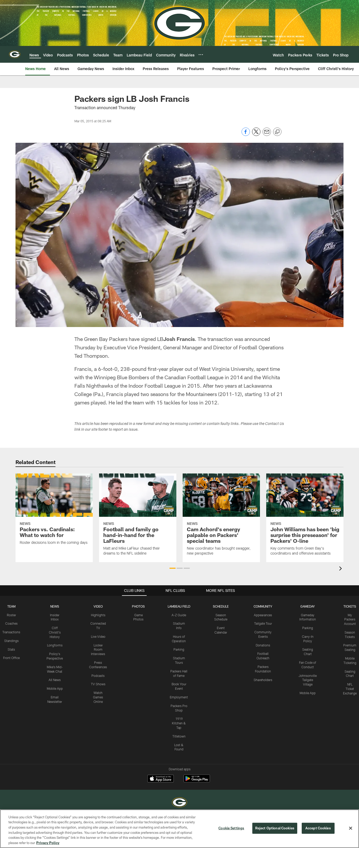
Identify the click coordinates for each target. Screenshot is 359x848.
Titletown (179, 736)
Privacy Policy (47, 842)
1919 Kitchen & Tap (179, 723)
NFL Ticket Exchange (350, 688)
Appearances (263, 615)
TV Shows (98, 684)
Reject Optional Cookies (274, 828)
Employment (179, 697)
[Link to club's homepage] (14, 54)
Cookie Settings (231, 828)
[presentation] (341, 569)
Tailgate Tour (263, 623)
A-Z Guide (179, 615)
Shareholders (263, 680)
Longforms (55, 645)
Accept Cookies (318, 828)
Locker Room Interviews (98, 649)
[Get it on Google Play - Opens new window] (197, 781)
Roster (11, 615)
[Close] (350, 828)
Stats (11, 649)
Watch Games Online (98, 697)
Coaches (11, 623)
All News (55, 680)
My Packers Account (350, 619)
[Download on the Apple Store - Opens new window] (160, 779)
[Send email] (267, 134)
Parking (178, 649)
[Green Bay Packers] (179, 803)
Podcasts (98, 675)
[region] (179, 828)
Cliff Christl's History (55, 632)
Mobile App (55, 688)
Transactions (11, 632)
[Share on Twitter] (256, 134)
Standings (11, 640)
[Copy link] (277, 132)
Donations (263, 645)
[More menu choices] (201, 54)
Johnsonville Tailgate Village (308, 680)
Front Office (11, 658)
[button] (172, 568)
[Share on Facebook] (246, 134)
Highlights (98, 615)
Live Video (98, 636)
